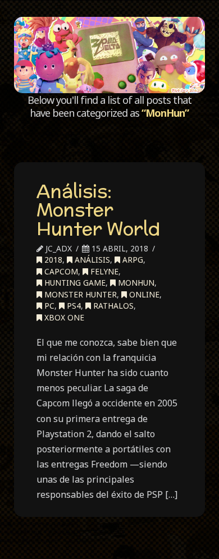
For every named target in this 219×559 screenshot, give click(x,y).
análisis (91, 259)
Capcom (60, 271)
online (143, 294)
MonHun (135, 282)
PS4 (73, 305)
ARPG (131, 259)
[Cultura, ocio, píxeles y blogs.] (109, 55)
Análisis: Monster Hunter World (98, 209)
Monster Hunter (79, 294)
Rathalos (112, 305)
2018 (52, 259)
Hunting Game (74, 282)
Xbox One (63, 317)
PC (48, 305)
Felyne (103, 271)
